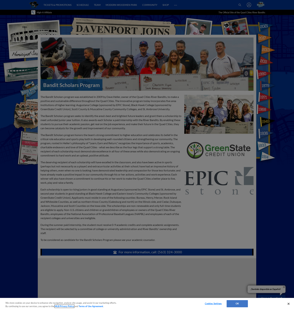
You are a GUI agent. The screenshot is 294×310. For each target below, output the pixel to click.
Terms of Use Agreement (91, 306)
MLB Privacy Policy (64, 306)
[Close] (288, 303)
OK (237, 303)
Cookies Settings (213, 303)
